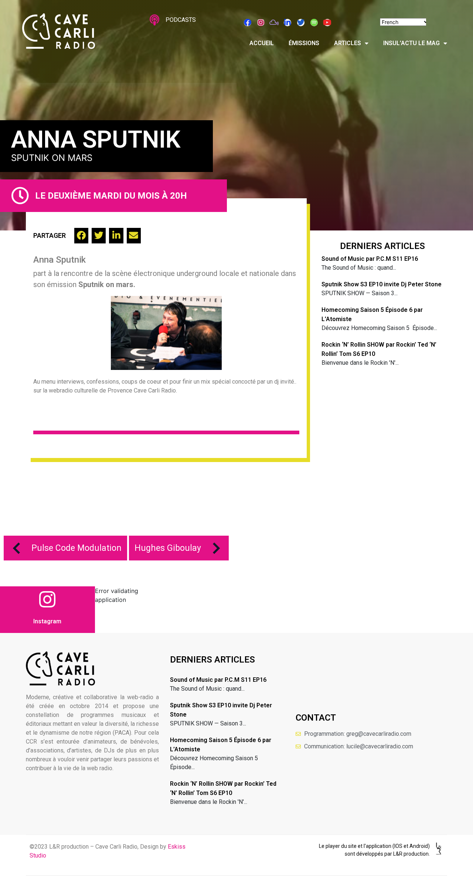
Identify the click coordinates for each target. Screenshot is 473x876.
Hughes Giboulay (168, 548)
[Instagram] (261, 22)
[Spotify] (314, 22)
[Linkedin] (287, 22)
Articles (347, 43)
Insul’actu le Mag (411, 43)
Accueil (261, 43)
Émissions (304, 43)
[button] (81, 235)
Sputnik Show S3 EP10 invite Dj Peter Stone (381, 284)
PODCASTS (181, 19)
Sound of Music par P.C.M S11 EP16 (369, 258)
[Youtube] (327, 22)
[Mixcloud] (274, 22)
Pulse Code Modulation (76, 548)
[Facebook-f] (247, 22)
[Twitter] (300, 22)
